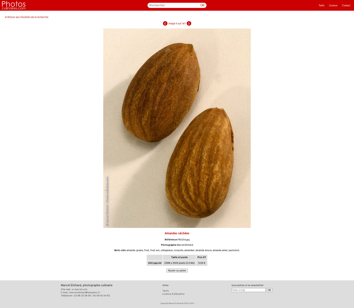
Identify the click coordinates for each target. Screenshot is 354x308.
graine (139, 250)
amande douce (204, 250)
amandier (189, 250)
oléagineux (167, 250)
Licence (333, 5)
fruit (146, 250)
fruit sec (155, 250)
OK (202, 5)
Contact (346, 5)
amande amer (220, 250)
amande (130, 250)
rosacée (178, 250)
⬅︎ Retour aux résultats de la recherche (26, 17)
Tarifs (321, 5)
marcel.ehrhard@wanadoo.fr (84, 292)
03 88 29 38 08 (82, 295)
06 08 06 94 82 (101, 295)
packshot (234, 250)
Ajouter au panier (177, 270)
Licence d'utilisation (173, 294)
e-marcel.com (79, 289)
